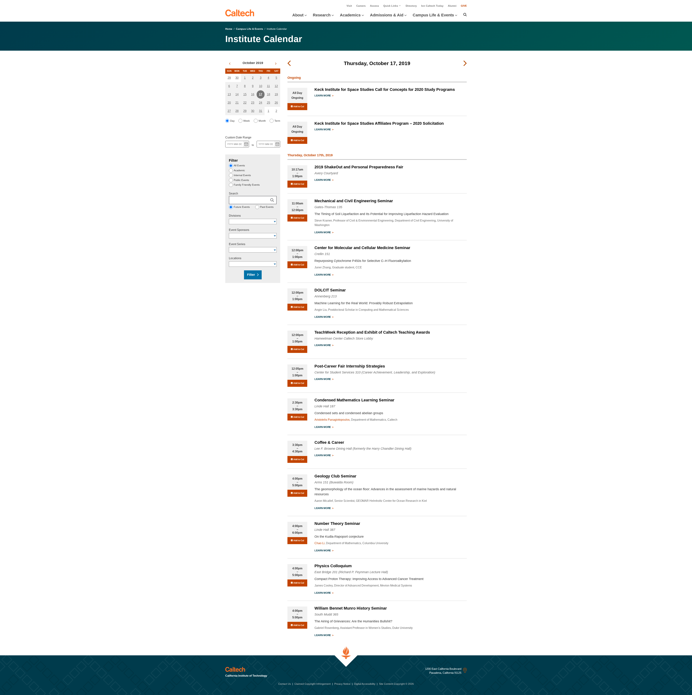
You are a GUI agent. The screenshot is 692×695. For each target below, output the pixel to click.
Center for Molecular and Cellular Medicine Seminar (362, 247)
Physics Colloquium (333, 566)
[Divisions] (275, 221)
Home (228, 28)
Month (262, 120)
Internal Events (242, 175)
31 (260, 110)
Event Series (237, 244)
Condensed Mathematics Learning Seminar (354, 400)
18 (268, 94)
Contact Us (284, 683)
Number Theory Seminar (337, 523)
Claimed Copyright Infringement (312, 683)
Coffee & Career (329, 442)
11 (268, 86)
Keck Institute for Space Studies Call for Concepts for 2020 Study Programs (384, 89)
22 (245, 102)
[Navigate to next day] (465, 63)
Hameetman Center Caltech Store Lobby (343, 338)
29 (229, 77)
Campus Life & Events (433, 15)
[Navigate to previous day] (289, 63)
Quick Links (391, 5)
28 (237, 110)
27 (229, 110)
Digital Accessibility (364, 683)
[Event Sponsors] (275, 235)
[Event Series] (275, 250)
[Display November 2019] (275, 64)
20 (229, 102)
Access (374, 5)
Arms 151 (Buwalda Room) (333, 482)
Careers (361, 5)
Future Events (242, 206)
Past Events (267, 206)
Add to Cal (298, 106)
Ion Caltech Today (432, 5)
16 (252, 94)
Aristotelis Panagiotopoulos (332, 419)
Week (246, 120)
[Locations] (275, 264)
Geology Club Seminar (335, 476)
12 (276, 86)
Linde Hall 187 (324, 406)
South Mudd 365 (326, 614)
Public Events (241, 180)
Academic (239, 170)
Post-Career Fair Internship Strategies (349, 366)
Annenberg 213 (325, 296)
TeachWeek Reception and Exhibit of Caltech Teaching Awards (372, 332)
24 (260, 102)
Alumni (452, 5)
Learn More (323, 95)
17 (260, 94)
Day (232, 120)
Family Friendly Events (247, 184)
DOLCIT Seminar (330, 290)
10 (260, 86)
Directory (411, 5)
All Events (239, 165)
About (297, 15)
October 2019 (253, 63)
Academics (350, 15)
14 (237, 94)
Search (233, 193)
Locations (235, 258)
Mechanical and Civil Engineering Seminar (353, 201)
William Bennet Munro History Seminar (350, 608)
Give (464, 5)
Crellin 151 (322, 254)
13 (229, 94)
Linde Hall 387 (324, 530)
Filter (251, 274)
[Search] (465, 14)
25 (268, 102)
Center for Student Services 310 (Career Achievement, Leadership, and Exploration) (374, 372)
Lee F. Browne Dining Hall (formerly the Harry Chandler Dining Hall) (362, 448)
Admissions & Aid (386, 15)
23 (252, 102)
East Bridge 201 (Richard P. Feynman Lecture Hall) (351, 572)
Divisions (235, 215)
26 (276, 102)
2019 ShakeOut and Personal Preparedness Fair (358, 167)
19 (276, 94)
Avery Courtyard (326, 173)
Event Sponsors (239, 229)
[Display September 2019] (229, 64)
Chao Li (319, 543)
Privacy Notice (342, 683)
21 (237, 102)
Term (277, 120)
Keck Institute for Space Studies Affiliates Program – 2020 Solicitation (379, 123)
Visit (349, 5)
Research (322, 15)
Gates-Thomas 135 (328, 207)
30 (237, 77)
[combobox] (251, 221)
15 (245, 94)
